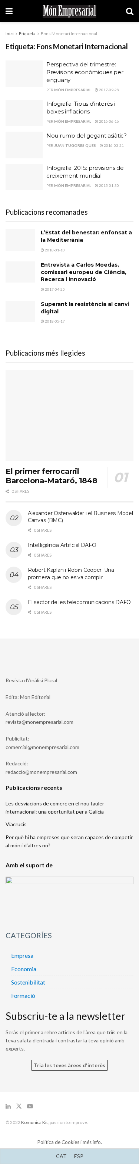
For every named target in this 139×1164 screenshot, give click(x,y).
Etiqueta (27, 33)
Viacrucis (16, 824)
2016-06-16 (108, 121)
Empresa (22, 955)
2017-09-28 (108, 90)
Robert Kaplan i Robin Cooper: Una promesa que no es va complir (71, 574)
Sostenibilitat (28, 982)
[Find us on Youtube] (30, 1106)
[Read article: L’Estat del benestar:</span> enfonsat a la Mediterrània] (20, 239)
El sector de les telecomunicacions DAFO (79, 602)
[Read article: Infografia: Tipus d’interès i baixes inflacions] (24, 113)
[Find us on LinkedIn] (8, 1106)
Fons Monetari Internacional (69, 33)
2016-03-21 (113, 145)
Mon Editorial (35, 697)
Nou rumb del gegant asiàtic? (86, 135)
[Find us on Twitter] (19, 1106)
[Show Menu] (9, 11)
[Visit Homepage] (69, 11)
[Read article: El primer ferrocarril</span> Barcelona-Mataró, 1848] (69, 416)
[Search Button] (129, 11)
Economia (23, 968)
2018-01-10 (54, 250)
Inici (10, 33)
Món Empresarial (72, 90)
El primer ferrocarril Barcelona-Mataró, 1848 (51, 476)
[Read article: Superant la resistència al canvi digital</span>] (20, 311)
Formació (23, 995)
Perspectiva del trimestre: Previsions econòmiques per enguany (84, 72)
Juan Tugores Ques (75, 145)
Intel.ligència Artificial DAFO (62, 545)
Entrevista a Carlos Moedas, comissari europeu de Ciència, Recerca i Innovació (83, 272)
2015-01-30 (108, 185)
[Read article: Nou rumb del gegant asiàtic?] (24, 145)
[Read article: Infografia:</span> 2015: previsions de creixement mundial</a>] (24, 177)
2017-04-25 (54, 289)
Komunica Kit (34, 1122)
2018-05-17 (54, 321)
